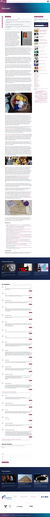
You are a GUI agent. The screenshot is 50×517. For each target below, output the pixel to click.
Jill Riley (8, 84)
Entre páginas (36, 79)
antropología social (40, 19)
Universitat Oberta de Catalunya (9, 128)
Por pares (35, 83)
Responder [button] (30, 297)
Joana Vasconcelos (12, 219)
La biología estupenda (26, 253)
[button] (2, 16)
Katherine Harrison (19, 176)
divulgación (40, 93)
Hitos (34, 81)
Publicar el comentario (5, 462)
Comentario (3, 447)
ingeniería (39, 97)
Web (2, 459)
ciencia (46, 92)
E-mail (3, 456)
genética (46, 95)
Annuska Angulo (10, 40)
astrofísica (44, 90)
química (36, 101)
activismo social (36, 19)
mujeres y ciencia (42, 99)
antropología (37, 90)
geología (36, 96)
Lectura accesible (8, 16)
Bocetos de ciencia (36, 75)
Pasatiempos (35, 82)
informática (36, 97)
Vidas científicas (36, 86)
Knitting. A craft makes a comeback (16, 239)
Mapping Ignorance (37, 473)
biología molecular (45, 91)
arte (43, 19)
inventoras (46, 97)
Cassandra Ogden (25, 176)
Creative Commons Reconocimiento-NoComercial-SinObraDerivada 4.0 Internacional (21, 515)
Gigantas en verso (36, 80)
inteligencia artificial (42, 97)
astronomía (37, 91)
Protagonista (35, 84)
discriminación (37, 93)
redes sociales (46, 19)
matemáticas (40, 98)
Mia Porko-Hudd (10, 65)
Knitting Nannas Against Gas (19, 165)
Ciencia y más (3, 6)
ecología (43, 93)
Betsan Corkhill (12, 115)
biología (41, 91)
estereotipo (41, 94)
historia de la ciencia (40, 96)
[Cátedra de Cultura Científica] (8, 507)
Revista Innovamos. (27, 215)
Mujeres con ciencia (33, 496)
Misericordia (22, 197)
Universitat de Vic (26, 127)
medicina (46, 98)
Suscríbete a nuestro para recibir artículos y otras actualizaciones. (41, 23)
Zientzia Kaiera (20, 473)
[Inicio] (3, 1)
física (41, 95)
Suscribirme (45, 25)
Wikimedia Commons (24, 113)
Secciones (15, 496)
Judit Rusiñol (9, 146)
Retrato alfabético (36, 85)
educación (45, 93)
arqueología (40, 90)
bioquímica (37, 92)
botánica (40, 92)
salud (35, 20)
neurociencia (37, 100)
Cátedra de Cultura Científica (23, 496)
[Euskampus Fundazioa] (19, 506)
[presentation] (41, 31)
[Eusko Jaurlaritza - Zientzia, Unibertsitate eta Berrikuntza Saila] (31, 507)
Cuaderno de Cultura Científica (7, 473)
